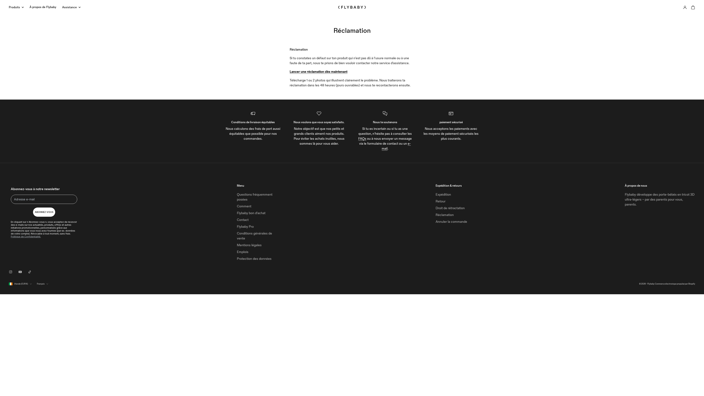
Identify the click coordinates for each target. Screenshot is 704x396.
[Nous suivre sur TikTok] (30, 272)
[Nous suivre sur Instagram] (10, 272)
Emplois (242, 252)
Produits (14, 7)
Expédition (443, 195)
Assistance (69, 7)
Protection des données (254, 259)
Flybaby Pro (245, 227)
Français (41, 284)
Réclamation (445, 215)
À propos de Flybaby (43, 7)
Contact (243, 220)
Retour (440, 201)
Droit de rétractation (450, 208)
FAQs (362, 139)
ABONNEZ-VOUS (44, 212)
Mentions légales (249, 245)
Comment (244, 206)
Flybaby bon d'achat (251, 213)
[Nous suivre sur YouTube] (20, 272)
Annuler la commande (451, 222)
